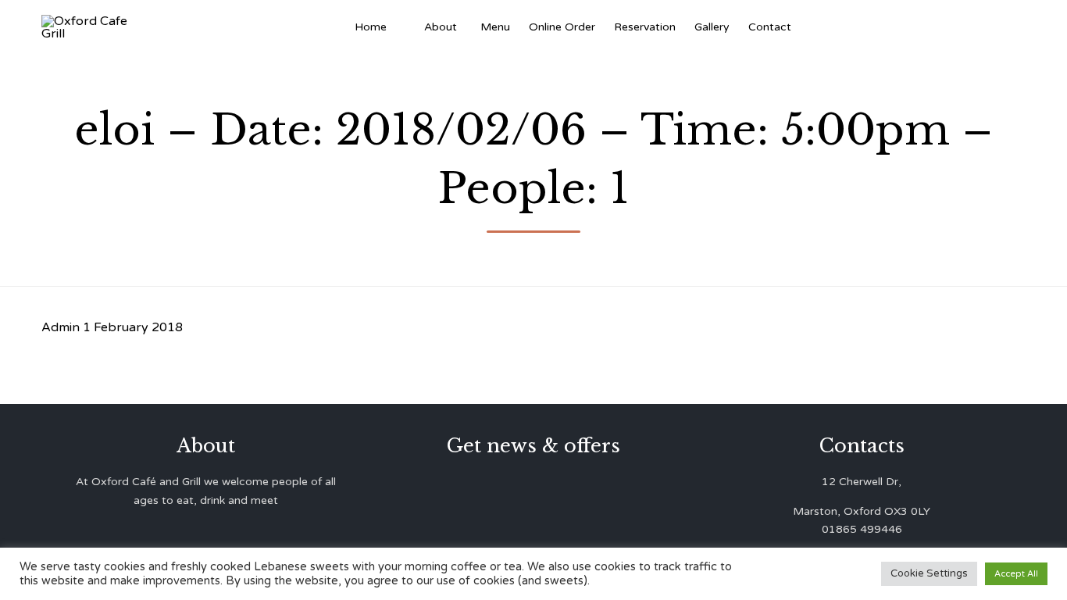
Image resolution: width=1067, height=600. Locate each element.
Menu (495, 27)
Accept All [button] (1016, 574)
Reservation (645, 27)
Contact (769, 27)
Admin (60, 327)
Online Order (562, 27)
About (440, 27)
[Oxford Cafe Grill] (90, 27)
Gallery (712, 27)
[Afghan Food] (405, 27)
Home (371, 27)
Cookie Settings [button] (929, 573)
